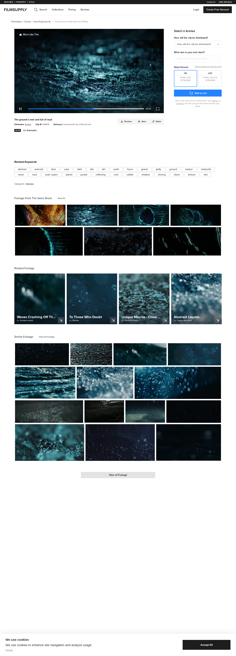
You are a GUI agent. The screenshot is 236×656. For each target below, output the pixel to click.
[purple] (84, 175)
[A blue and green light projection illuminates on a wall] (196, 215)
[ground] (173, 169)
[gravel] (144, 169)
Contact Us (211, 2)
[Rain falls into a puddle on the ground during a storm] (104, 411)
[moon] (21, 175)
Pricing (72, 9)
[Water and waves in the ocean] (140, 354)
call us (215, 100)
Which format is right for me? (208, 66)
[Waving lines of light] (144, 215)
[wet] (205, 175)
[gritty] (158, 169)
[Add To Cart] (61, 222)
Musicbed (8, 2)
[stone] (176, 175)
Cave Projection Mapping (42, 21)
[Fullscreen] (157, 108)
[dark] (79, 169)
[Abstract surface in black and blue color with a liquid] (49, 442)
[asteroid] (39, 169)
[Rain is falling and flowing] (49, 411)
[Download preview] (47, 361)
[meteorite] (206, 169)
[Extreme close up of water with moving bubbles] (105, 383)
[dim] (92, 169)
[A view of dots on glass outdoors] (178, 383)
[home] (17, 9)
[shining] (161, 175)
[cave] (67, 169)
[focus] (130, 169)
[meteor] (189, 169)
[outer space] (51, 175)
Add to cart (200, 93)
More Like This (31, 34)
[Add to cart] (65, 361)
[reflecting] (100, 175)
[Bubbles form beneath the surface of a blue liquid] (194, 354)
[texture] (192, 175)
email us (180, 103)
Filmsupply (21, 2)
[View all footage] (46, 337)
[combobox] (197, 58)
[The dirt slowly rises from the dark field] (118, 241)
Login (196, 9)
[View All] (61, 198)
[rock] (116, 175)
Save (52, 221)
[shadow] (145, 175)
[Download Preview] (44, 222)
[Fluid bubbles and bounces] (188, 442)
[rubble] (130, 175)
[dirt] (103, 169)
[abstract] (22, 169)
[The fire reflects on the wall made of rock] (40, 215)
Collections (58, 9)
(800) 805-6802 (225, 2)
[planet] (69, 175)
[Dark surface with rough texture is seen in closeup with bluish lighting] (91, 354)
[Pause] (20, 108)
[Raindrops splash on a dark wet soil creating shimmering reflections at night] (120, 442)
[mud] (34, 175)
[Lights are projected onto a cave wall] (49, 241)
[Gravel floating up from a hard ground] (92, 215)
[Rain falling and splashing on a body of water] (145, 411)
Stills (31, 2)
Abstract (30, 184)
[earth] (116, 169)
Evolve (28, 21)
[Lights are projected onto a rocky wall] (187, 241)
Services (85, 9)
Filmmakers (16, 21)
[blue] (53, 169)
